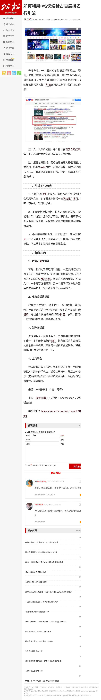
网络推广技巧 (70, 198)
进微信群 (9, 73)
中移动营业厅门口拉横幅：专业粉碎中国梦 (41, 542)
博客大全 (10, 54)
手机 (44, 194)
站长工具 (10, 48)
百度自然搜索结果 (75, 149)
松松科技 (11, 7)
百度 (43, 167)
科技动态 (10, 42)
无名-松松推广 (59, 20)
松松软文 (14, 73)
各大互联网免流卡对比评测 (35, 572)
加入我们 (27, 687)
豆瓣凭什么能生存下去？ (34, 671)
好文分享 (10, 30)
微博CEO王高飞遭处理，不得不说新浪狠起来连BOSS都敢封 (48, 592)
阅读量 (32, 20)
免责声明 (67, 687)
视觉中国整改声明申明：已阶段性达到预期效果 (43, 661)
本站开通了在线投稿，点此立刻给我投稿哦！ (42, 681)
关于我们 (35, 687)
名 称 (28, 435)
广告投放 (43, 687)
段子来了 (10, 36)
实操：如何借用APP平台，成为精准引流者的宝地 (44, 562)
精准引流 (46, 279)
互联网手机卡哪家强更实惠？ (36, 582)
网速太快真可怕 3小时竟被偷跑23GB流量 (41, 552)
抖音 (62, 314)
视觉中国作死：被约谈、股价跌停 (38, 631)
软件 (53, 340)
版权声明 (75, 687)
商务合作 (51, 687)
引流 (48, 84)
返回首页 (10, 18)
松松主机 (19, 73)
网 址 (28, 444)
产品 (39, 261)
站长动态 (10, 24)
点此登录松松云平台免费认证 (40, 432)
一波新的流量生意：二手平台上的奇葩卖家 (41, 602)
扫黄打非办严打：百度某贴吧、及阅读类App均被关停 (45, 622)
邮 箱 (28, 440)
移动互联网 (46, 20)
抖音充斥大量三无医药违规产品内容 (39, 641)
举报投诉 (59, 687)
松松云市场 (4, 73)
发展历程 (83, 687)
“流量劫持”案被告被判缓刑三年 (37, 612)
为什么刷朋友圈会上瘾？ (34, 651)
